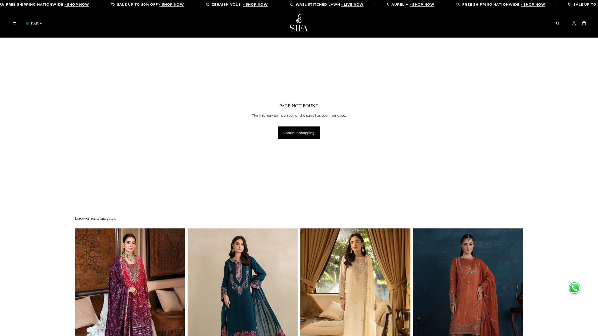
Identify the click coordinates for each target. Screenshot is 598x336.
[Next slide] (178, 305)
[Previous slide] (82, 305)
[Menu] (14, 23)
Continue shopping (299, 133)
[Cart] (584, 23)
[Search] (558, 23)
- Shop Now (76, 5)
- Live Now (352, 5)
